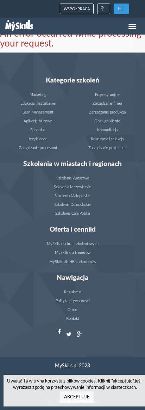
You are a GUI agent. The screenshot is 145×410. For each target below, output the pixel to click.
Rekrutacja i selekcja (107, 139)
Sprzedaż (37, 130)
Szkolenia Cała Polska (72, 213)
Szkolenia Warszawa (72, 178)
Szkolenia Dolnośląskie (72, 205)
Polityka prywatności (72, 301)
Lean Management (38, 112)
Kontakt (72, 318)
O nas (72, 310)
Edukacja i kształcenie (38, 103)
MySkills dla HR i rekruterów (72, 262)
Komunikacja (107, 130)
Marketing (38, 95)
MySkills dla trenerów (72, 253)
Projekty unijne (107, 95)
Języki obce (38, 139)
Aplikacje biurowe (38, 121)
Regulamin (72, 292)
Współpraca (77, 9)
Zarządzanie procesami (38, 148)
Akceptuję (76, 397)
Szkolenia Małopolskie (72, 196)
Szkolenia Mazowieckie (72, 187)
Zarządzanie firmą (107, 103)
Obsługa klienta (107, 121)
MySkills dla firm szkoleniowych (73, 244)
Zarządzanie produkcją (107, 112)
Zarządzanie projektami (107, 148)
